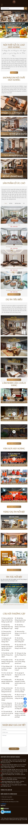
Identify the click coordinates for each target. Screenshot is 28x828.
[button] (7, 20)
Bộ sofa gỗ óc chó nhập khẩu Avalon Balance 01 (14, 268)
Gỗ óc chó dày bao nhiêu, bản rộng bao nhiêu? (7, 674)
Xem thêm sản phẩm (14, 294)
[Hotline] (25, 710)
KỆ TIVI (10, 203)
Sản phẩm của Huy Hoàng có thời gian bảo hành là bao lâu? (7, 661)
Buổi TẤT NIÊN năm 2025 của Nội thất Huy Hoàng (14, 501)
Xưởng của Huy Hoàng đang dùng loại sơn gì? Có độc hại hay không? (7, 697)
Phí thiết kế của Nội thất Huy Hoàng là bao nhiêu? (7, 654)
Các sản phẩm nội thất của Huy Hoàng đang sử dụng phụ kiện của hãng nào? (20, 705)
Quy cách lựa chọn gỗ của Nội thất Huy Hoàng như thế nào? (7, 689)
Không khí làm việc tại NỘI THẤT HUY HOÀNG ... (14, 483)
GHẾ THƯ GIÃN (18, 203)
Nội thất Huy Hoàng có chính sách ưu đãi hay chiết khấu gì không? (20, 714)
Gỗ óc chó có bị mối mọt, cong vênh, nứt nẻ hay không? (20, 689)
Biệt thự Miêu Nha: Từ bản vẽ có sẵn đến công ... (14, 528)
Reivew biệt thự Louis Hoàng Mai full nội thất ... (14, 564)
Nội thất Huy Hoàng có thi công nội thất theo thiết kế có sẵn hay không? (7, 647)
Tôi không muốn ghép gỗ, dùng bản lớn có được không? (7, 681)
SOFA (6, 203)
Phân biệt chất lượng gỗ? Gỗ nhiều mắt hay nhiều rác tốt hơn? (20, 682)
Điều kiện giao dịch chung (7, 799)
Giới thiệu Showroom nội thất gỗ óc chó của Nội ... (14, 604)
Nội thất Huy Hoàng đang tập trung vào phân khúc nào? (20, 619)
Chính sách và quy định (7, 797)
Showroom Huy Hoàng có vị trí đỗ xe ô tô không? (20, 633)
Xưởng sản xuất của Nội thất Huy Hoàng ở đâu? (6, 639)
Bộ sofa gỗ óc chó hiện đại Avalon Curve (14, 290)
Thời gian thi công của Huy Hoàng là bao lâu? (20, 654)
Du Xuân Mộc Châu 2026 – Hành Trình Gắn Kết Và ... (14, 465)
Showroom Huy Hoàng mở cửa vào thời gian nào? (6, 633)
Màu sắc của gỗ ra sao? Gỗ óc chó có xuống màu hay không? (20, 696)
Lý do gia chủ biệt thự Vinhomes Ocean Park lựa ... (14, 402)
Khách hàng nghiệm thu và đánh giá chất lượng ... (14, 420)
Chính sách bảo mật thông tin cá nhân (10, 801)
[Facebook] (25, 699)
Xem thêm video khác (14, 443)
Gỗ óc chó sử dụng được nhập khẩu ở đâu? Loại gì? (20, 668)
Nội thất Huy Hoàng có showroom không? (20, 626)
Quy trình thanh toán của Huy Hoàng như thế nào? (20, 661)
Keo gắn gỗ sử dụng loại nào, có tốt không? (20, 674)
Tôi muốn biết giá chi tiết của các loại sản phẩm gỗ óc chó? (7, 713)
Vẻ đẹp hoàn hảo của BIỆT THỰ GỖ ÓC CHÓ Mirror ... (14, 546)
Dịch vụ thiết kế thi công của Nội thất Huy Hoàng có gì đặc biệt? (7, 619)
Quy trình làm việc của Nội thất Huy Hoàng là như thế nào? (20, 646)
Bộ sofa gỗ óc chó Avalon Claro (14, 224)
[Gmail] (25, 702)
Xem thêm (14, 72)
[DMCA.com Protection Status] (5, 808)
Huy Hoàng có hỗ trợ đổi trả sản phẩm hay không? (6, 668)
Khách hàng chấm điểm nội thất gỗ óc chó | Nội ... (14, 438)
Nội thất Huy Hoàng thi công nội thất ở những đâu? (19, 639)
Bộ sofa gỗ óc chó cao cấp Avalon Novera (14, 246)
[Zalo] (25, 705)
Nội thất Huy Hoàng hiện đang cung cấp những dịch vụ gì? (7, 626)
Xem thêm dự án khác (14, 379)
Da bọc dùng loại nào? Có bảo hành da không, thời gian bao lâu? (6, 705)
